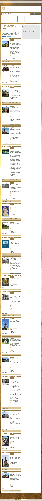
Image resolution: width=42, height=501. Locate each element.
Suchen (35, 13)
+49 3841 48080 (15, 309)
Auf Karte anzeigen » (5, 39)
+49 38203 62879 (15, 347)
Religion (13, 21)
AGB (33, 2)
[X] (16, 499)
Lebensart (21, 19)
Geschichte (28, 17)
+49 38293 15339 (15, 195)
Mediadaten (22, 2)
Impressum (26, 2)
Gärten (21, 17)
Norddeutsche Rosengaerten (18, 273)
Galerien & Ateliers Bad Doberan (8, 201)
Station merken (12, 65)
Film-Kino (13, 17)
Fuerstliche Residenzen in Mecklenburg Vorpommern (9, 315)
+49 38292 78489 (15, 328)
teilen (4, 36)
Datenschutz (30, 2)
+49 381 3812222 (15, 445)
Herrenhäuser (36, 17)
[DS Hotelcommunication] (23, 499)
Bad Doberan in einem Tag (17, 102)
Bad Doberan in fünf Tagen (12, 102)
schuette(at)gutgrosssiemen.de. (16, 269)
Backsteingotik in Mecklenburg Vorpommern (7, 431)
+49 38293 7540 (15, 250)
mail (13, 36)
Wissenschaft (36, 21)
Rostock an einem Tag (7, 450)
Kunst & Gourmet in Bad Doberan (13, 253)
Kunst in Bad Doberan (19, 253)
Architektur (5, 17)
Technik (21, 21)
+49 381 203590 (15, 402)
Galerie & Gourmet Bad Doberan (13, 218)
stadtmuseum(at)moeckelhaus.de (16, 119)
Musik (36, 19)
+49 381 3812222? (15, 463)
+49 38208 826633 (15, 485)
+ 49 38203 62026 (15, 118)
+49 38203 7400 (15, 174)
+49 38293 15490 (15, 211)
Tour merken (4, 28)
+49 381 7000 (14, 369)
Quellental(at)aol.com (15, 349)
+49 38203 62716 (15, 55)
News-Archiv (18, 2)
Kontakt (15, 2)
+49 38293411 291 (15, 230)
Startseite (5, 25)
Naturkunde (5, 21)
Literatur (28, 19)
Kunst (13, 19)
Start (8, 2)
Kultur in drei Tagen (12, 25)
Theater (28, 21)
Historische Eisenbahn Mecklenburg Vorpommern (6, 84)
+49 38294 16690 (15, 284)
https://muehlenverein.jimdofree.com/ (15, 330)
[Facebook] (18, 499)
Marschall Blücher (11, 407)
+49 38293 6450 (15, 138)
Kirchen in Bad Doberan (7, 61)
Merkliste (11, 2)
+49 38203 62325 (15, 97)
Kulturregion (6, 19)
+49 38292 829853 (15, 268)
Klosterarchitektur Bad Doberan (5, 408)
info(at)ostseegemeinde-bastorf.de (17, 139)
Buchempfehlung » (4, 59)
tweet (9, 36)
